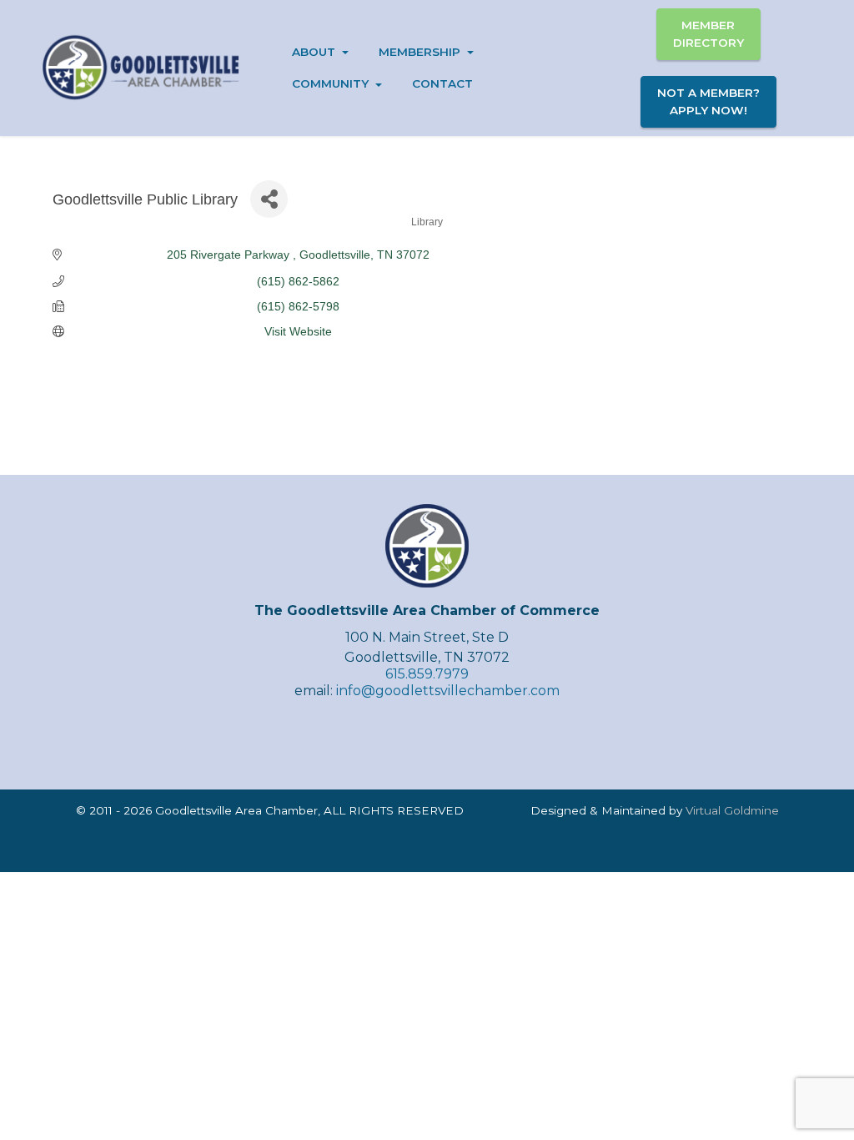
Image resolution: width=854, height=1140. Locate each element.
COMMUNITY (330, 83)
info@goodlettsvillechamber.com (448, 691)
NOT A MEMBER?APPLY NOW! (708, 101)
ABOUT (313, 51)
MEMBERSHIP (419, 51)
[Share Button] (269, 199)
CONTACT (442, 83)
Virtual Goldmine (732, 810)
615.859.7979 (427, 674)
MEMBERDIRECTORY (708, 33)
